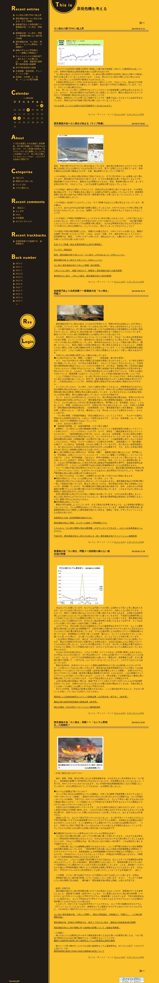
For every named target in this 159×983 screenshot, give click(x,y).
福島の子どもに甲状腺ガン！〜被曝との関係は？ (27, 51)
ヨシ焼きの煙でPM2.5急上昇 (28, 15)
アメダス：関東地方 (63, 250)
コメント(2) (119, 542)
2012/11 (19, 277)
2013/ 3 (19, 263)
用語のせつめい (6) (24, 181)
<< (24, 98)
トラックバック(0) (135, 114)
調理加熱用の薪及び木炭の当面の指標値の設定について (79, 951)
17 (15, 118)
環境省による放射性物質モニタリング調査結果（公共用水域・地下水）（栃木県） (91, 697)
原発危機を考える (92, 9)
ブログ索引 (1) (22, 188)
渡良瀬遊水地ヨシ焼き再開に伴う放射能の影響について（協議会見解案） (87, 927)
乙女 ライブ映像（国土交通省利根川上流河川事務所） (78, 244)
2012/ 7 (19, 287)
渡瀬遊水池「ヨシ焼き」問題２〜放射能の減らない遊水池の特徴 (29, 35)
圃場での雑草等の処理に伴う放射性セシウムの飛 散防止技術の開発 (84, 940)
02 (42, 106)
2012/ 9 (19, 280)
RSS (27, 321)
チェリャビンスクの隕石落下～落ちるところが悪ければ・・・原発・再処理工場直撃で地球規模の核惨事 (29, 60)
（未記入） (21, 208)
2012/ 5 (19, 294)
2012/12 (19, 274)
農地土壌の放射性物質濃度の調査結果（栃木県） (76, 702)
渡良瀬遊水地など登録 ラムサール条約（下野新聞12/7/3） (81, 523)
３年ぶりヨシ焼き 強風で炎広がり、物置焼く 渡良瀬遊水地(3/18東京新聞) (88, 270)
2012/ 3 (19, 301)
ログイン (27, 341)
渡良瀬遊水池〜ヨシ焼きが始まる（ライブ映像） (29, 19)
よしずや (20, 211)
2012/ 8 (19, 284)
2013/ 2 (19, 267)
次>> (142, 23)
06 (28, 110)
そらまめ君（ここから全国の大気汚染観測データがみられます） (83, 106)
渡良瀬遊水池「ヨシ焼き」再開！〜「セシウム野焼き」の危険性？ (29, 44)
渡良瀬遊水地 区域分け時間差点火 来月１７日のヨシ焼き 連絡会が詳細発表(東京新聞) (95, 922)
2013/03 (29, 98)
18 (19, 118)
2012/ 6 (19, 290)
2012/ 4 (19, 297)
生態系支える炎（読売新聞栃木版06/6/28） (73, 518)
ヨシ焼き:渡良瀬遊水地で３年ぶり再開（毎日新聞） (77, 265)
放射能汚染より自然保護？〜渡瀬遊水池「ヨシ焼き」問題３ (29, 27)
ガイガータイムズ (24, 221)
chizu (18, 214)
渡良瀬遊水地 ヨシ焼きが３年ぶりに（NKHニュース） (78, 260)
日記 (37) (20, 178)
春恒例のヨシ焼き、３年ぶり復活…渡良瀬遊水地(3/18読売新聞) (82, 276)
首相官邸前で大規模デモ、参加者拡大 (29, 242)
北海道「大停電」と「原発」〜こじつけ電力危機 (27, 78)
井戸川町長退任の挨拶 (26, 67)
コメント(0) (119, 114)
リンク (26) (21, 184)
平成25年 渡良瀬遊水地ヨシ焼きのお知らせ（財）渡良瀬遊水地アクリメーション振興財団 (95, 536)
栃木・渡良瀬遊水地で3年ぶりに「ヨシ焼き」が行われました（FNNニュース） (89, 255)
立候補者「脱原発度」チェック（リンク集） (29, 72)
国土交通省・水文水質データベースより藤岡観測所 (77, 707)
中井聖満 (20, 218)
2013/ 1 (19, 270)
